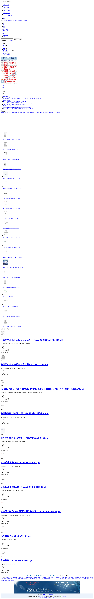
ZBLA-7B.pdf (6, 100)
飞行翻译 (52, 577)
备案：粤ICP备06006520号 (49, 594)
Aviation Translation (55, 578)
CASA (4, 49)
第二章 (54, 112)
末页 (58, 575)
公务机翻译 (86, 577)
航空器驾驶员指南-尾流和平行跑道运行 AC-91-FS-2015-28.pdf (31, 511)
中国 (47, 112)
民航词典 (33, 577)
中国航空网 (6, 5)
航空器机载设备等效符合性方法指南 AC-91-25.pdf (25, 438)
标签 (4, 18)
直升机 (58, 112)
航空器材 (48, 578)
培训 (8, 112)
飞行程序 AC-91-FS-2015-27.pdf (16, 536)
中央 (13, 112)
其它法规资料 (6, 54)
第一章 (50, 112)
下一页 (54, 575)
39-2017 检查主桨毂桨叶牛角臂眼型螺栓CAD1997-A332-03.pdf (18, 108)
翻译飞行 (9, 578)
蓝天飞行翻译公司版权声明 (47, 597)
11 (50, 575)
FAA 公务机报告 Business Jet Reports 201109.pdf (14, 101)
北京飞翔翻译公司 (9, 580)
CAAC (4, 47)
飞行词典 (43, 577)
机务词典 (47, 577)
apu (42, 112)
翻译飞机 (13, 578)
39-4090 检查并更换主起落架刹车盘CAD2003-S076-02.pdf (17, 107)
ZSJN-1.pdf (5, 96)
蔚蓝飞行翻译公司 (83, 578)
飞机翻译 (66, 577)
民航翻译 (57, 577)
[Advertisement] (9, 121)
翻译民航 (4, 578)
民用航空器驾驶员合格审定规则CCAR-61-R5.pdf (24, 364)
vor (44, 112)
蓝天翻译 (71, 577)
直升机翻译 (81, 577)
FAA (4, 48)
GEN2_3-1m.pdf (7, 105)
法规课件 (5, 53)
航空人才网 (71, 578)
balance (2, 112)
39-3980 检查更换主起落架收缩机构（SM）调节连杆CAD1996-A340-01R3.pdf (22, 98)
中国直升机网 (6, 13)
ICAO (4, 51)
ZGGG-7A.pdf (6, 97)
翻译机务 (18, 578)
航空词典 (38, 577)
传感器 (35, 112)
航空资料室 (42, 596)
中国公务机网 (6, 10)
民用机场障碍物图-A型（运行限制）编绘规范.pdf (25, 413)
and (40, 112)
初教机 (15, 112)
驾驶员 (31, 112)
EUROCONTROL (7, 50)
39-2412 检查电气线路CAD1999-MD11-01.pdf (14, 104)
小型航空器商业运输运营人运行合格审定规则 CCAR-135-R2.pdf (32, 340)
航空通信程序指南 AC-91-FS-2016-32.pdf (20, 462)
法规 (11, 40)
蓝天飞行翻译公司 (7, 15)
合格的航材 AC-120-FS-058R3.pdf (17, 560)
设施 (10, 112)
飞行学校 (43, 578)
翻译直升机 (29, 578)
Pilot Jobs (39, 578)
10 (48, 575)
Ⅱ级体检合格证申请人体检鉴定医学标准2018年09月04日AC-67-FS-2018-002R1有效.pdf (42, 389)
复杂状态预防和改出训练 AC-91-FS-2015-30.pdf (24, 487)
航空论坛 (77, 578)
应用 (38, 112)
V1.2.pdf (27, 112)
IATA (4, 45)
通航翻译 (75, 577)
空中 (5, 112)
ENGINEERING (21, 112)
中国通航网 (6, 7)
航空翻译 (61, 577)
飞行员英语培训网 (64, 578)
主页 (7, 40)
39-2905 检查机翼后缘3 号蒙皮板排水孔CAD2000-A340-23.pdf (18, 103)
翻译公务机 (23, 578)
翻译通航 (34, 578)
